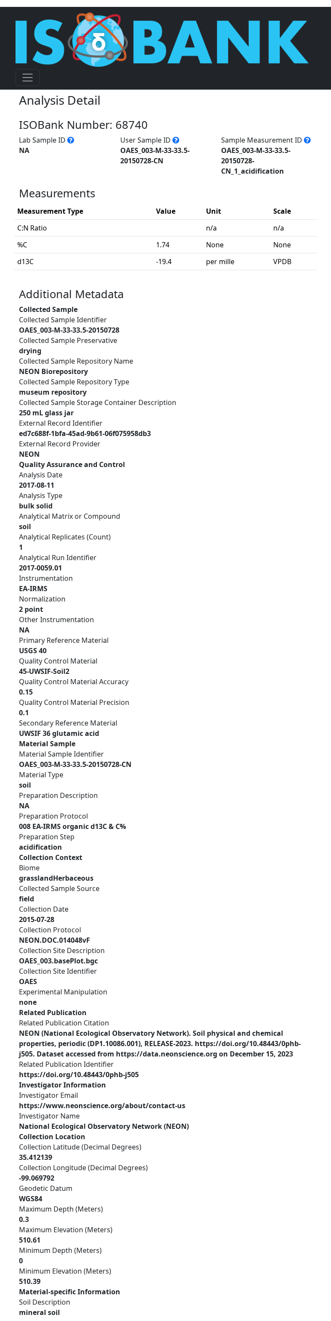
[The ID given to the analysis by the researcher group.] (175, 140)
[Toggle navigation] (28, 77)
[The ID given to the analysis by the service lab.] (70, 140)
